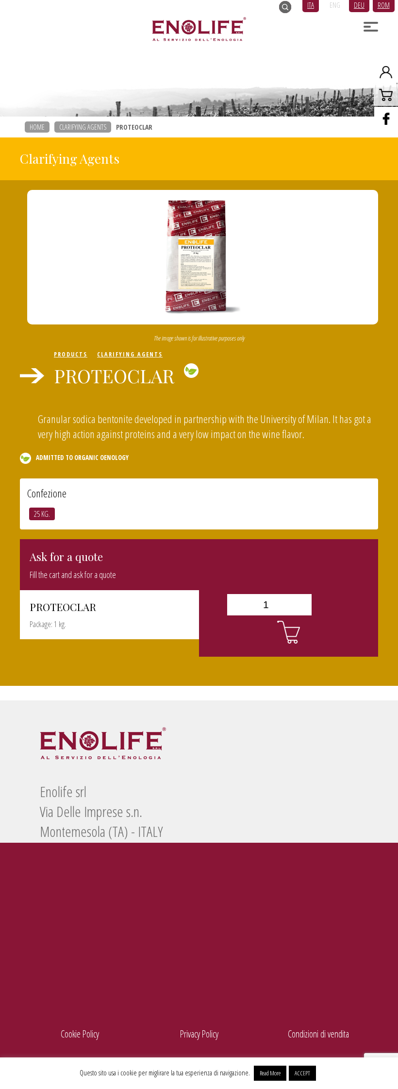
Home (37, 127)
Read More (270, 1073)
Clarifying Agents (82, 127)
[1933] (288, 632)
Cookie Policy (80, 1033)
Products (70, 354)
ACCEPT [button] (302, 1073)
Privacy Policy (199, 1033)
